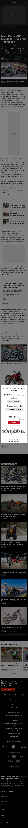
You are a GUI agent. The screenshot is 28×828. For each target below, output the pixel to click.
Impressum (14, 437)
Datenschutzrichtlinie (14, 439)
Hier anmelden (21, 425)
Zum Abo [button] (14, 422)
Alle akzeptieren (14, 401)
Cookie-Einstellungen (14, 441)
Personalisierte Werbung (14, 409)
